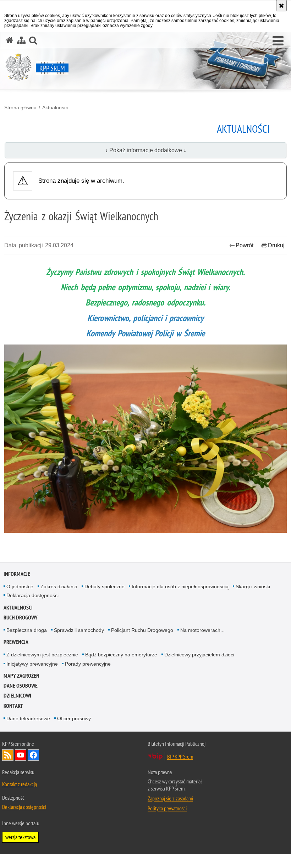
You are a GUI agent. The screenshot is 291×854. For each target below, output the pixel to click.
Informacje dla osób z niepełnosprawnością (180, 586)
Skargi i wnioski (253, 586)
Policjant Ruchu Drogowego (142, 630)
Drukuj (276, 245)
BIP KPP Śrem (180, 756)
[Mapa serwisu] (21, 40)
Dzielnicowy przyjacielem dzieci (199, 654)
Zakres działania (58, 586)
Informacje (17, 574)
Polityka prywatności (167, 808)
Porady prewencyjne (88, 664)
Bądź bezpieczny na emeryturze (121, 654)
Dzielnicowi (17, 695)
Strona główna (20, 107)
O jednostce (19, 586)
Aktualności (55, 107)
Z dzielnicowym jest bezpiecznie (42, 654)
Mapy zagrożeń (21, 675)
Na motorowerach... (202, 630)
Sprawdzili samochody (79, 630)
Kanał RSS (7, 755)
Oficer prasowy (74, 718)
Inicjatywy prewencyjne (32, 664)
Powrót (244, 245)
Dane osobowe (21, 685)
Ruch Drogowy (21, 617)
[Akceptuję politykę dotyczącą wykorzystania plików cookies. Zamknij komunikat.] (281, 5)
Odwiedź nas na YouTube (20, 755)
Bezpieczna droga (26, 630)
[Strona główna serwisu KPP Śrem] (9, 40)
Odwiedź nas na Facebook (33, 755)
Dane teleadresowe (28, 718)
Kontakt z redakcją (19, 784)
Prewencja (16, 642)
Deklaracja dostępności (32, 595)
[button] (278, 41)
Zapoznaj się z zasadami (170, 798)
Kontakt (13, 706)
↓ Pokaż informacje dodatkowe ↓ (145, 150)
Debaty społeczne (104, 586)
